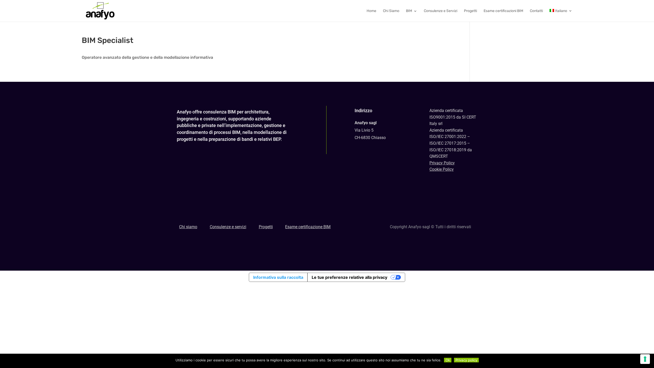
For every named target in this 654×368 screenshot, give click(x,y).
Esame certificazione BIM (308, 226)
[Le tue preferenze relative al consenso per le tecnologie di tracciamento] (645, 359)
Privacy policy (466, 360)
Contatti (536, 11)
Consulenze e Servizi (440, 11)
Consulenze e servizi (228, 226)
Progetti (470, 11)
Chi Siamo (391, 11)
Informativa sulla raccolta (278, 277)
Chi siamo (188, 226)
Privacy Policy (442, 162)
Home (371, 11)
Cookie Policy (441, 169)
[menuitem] (561, 15)
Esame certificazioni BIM (503, 11)
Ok (448, 360)
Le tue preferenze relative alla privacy (349, 277)
